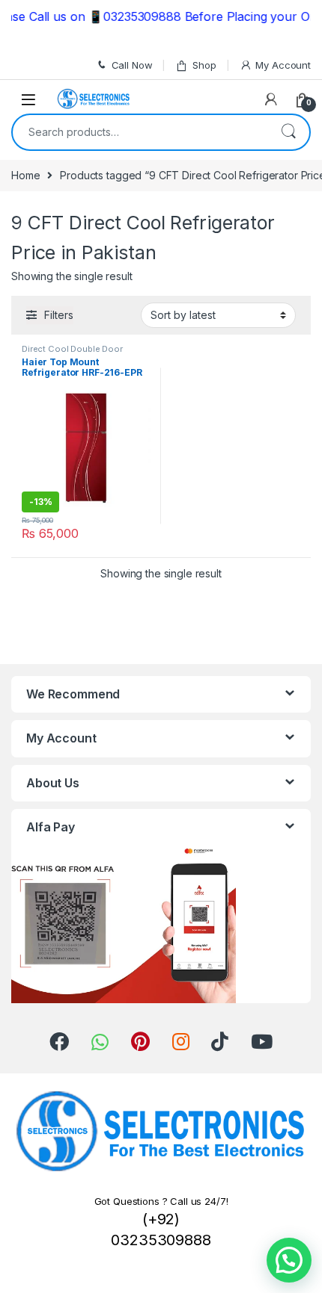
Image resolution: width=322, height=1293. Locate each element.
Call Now (132, 65)
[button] (289, 1260)
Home (25, 175)
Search (288, 132)
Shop (204, 65)
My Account (283, 65)
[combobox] (140, 132)
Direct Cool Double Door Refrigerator (72, 353)
